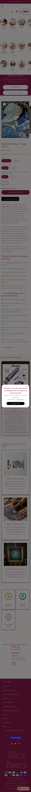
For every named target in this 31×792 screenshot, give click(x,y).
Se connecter (19, 399)
